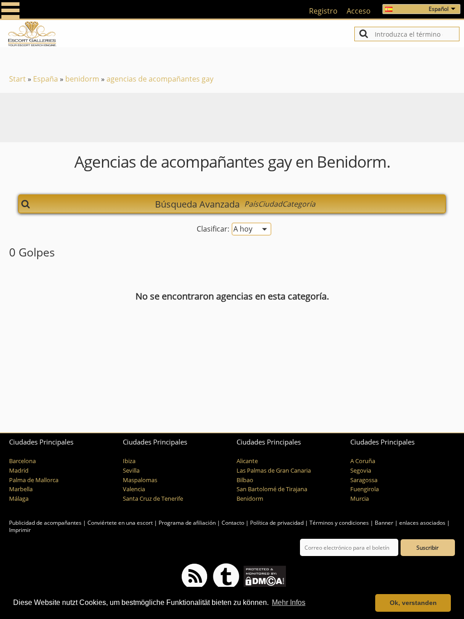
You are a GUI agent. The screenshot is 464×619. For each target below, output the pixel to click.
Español (439, 9)
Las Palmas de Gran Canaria (274, 470)
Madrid (19, 470)
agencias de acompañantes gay (159, 79)
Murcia (359, 499)
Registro (323, 11)
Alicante (247, 461)
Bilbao (245, 480)
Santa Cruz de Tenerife (153, 499)
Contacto (233, 523)
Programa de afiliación (187, 523)
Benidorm (250, 499)
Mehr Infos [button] (288, 602)
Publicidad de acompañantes (45, 523)
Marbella (21, 489)
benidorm (82, 79)
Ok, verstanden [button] (413, 602)
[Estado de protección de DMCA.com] (264, 576)
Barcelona (22, 461)
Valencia (134, 489)
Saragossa (363, 480)
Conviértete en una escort (120, 523)
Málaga (19, 499)
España (45, 79)
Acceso (359, 11)
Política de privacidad (277, 523)
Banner (384, 523)
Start (17, 79)
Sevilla (131, 470)
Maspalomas (140, 480)
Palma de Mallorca (33, 480)
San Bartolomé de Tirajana (272, 489)
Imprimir (20, 530)
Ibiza (129, 461)
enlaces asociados (422, 523)
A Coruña (362, 461)
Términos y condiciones (339, 523)
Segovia (360, 470)
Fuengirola (364, 489)
